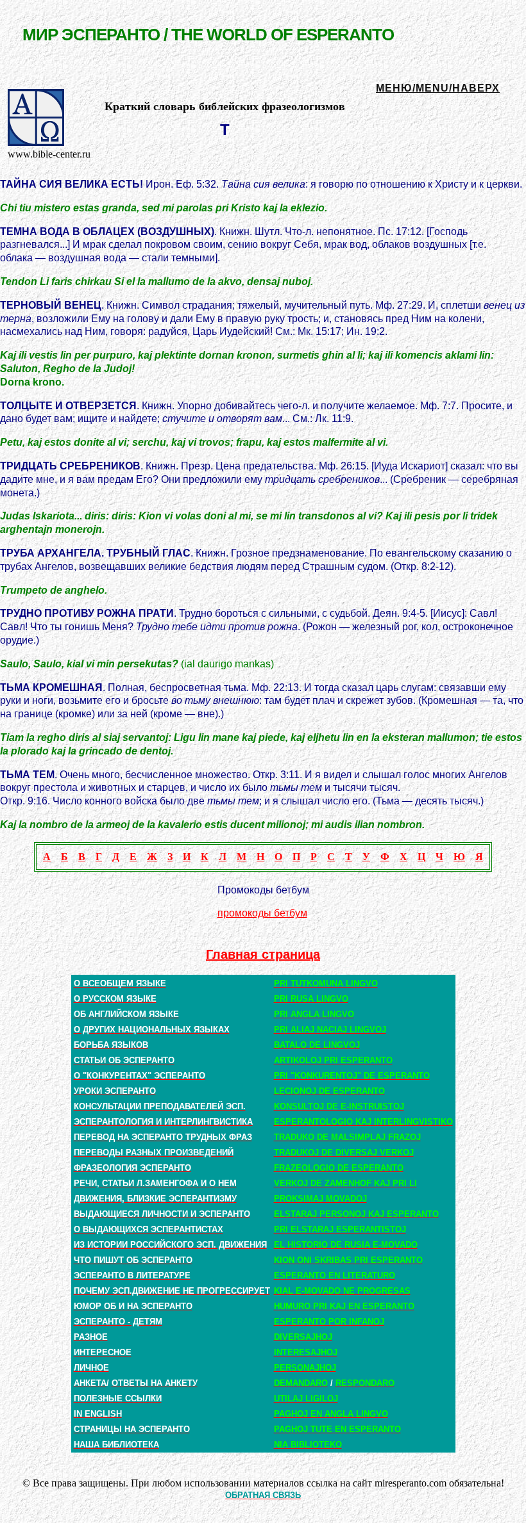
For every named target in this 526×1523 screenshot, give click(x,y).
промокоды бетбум (262, 913)
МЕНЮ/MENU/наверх (438, 88)
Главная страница (263, 954)
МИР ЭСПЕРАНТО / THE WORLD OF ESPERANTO (208, 34)
